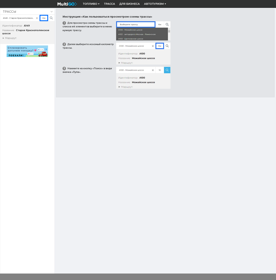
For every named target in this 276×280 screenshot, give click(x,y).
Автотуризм (154, 3)
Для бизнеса (129, 3)
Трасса (109, 3)
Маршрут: (10, 38)
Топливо (90, 3)
